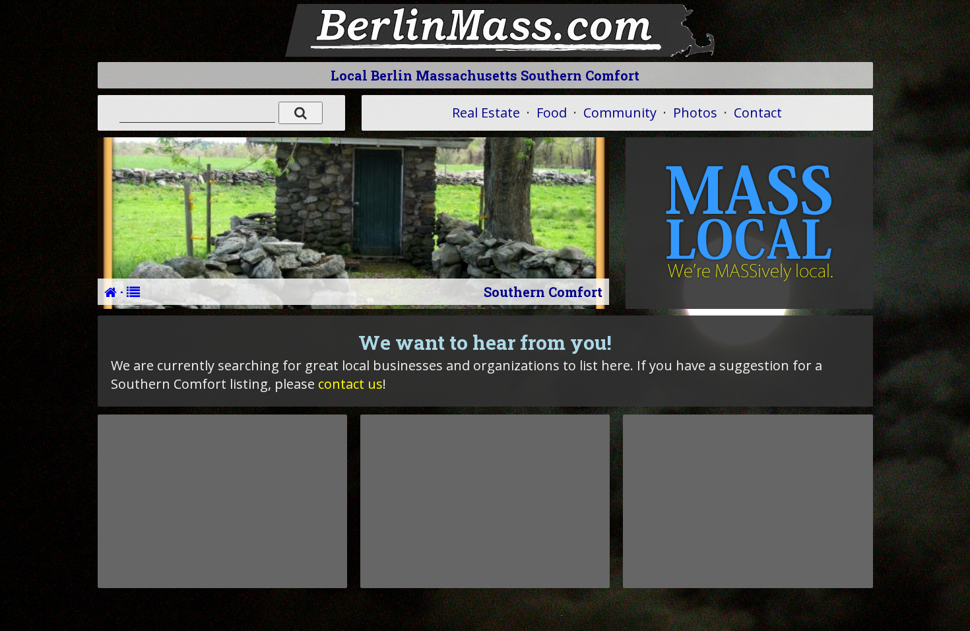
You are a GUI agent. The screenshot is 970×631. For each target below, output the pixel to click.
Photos (695, 112)
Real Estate (486, 112)
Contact (758, 112)
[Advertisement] (222, 500)
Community (620, 112)
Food (551, 112)
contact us (350, 384)
